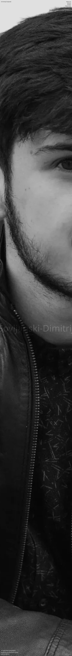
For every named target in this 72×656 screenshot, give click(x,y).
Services (69, 3)
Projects (69, 4)
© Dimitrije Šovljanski (6, 1)
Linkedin (69, 654)
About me (68, 1)
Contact (69, 7)
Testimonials (68, 6)
